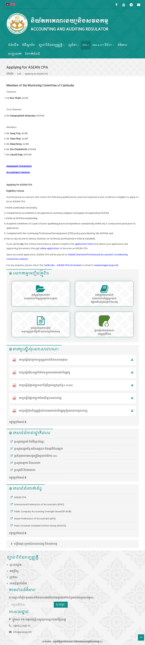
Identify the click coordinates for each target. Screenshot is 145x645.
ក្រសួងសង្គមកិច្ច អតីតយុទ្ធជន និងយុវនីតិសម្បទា (38, 449)
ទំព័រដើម (13, 45)
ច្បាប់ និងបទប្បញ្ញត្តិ (51, 45)
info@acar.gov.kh (22, 632)
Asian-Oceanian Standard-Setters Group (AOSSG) (40, 526)
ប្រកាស (13, 577)
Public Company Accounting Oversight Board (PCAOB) (42, 511)
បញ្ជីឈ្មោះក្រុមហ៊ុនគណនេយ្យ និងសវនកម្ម (35, 544)
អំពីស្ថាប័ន (28, 45)
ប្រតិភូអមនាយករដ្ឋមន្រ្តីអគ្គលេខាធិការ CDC (35, 456)
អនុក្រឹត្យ (14, 571)
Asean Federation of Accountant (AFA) (35, 519)
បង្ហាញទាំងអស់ (17, 422)
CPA (84, 45)
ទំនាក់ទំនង (32, 54)
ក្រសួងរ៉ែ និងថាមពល (24, 470)
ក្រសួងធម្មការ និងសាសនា (27, 463)
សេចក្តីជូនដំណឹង (18, 583)
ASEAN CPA (20, 497)
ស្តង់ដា (72, 45)
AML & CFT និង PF (102, 45)
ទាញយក (14, 54)
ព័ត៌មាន (122, 45)
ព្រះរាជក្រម (16, 565)
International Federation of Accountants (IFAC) (39, 504)
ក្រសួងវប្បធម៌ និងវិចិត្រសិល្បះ (29, 442)
